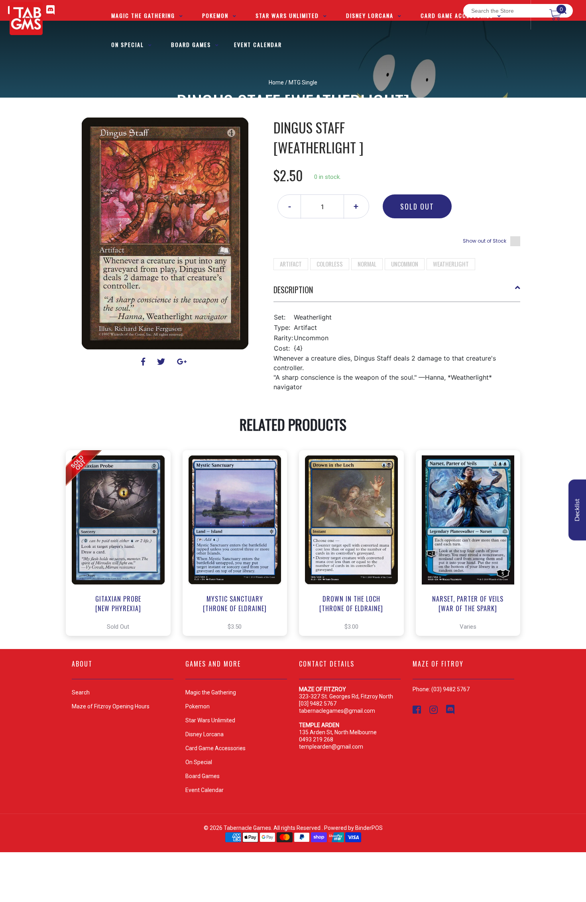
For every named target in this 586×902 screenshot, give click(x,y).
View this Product (121, 543)
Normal (367, 263)
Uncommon (404, 263)
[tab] (397, 293)
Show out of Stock (484, 240)
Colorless (330, 263)
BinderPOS (369, 828)
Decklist (577, 510)
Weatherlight (451, 263)
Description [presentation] (293, 290)
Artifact (291, 263)
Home (276, 82)
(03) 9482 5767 (450, 689)
